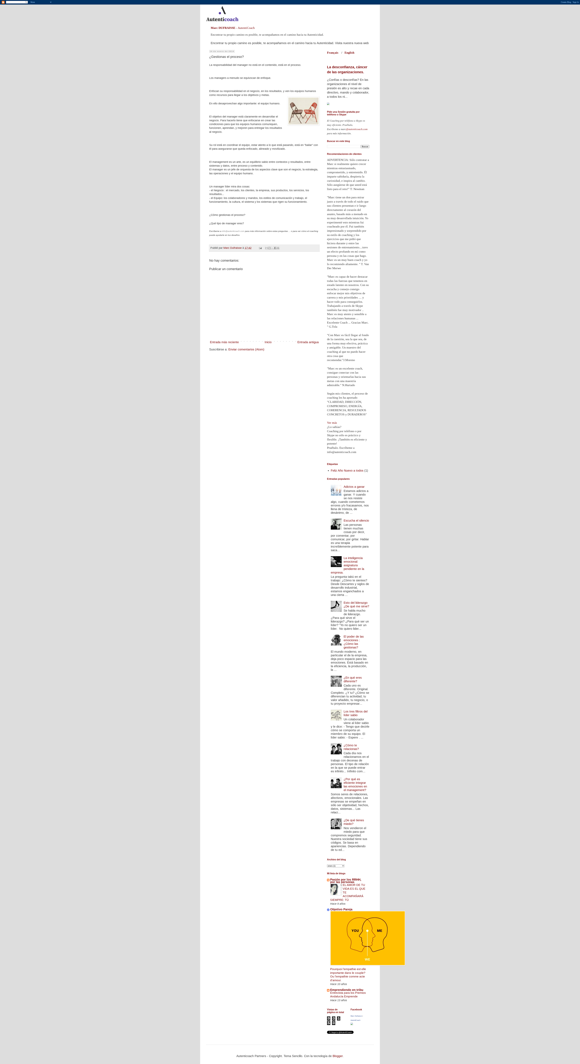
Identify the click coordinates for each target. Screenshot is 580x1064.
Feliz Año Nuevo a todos (347, 470)
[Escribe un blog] (269, 248)
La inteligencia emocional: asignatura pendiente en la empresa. (347, 565)
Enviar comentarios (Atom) (246, 349)
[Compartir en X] (272, 248)
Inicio (268, 342)
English (349, 52)
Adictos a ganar (354, 486)
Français (334, 52)
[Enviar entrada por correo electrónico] (260, 247)
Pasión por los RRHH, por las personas (345, 881)
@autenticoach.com (356, 129)
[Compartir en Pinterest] (278, 248)
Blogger (338, 1056)
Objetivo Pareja (341, 909)
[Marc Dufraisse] (352, 1024)
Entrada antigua (308, 342)
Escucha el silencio (356, 520)
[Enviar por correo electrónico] (266, 248)
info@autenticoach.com (233, 231)
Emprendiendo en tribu (346, 989)
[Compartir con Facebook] (275, 248)
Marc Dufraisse (356, 1016)
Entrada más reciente (224, 342)
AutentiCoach (355, 1020)
